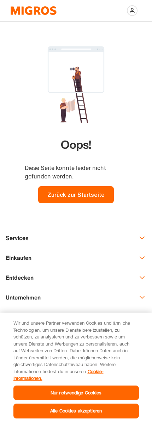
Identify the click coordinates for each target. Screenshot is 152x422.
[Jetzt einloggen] (132, 10)
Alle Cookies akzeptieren (76, 411)
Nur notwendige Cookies (76, 392)
